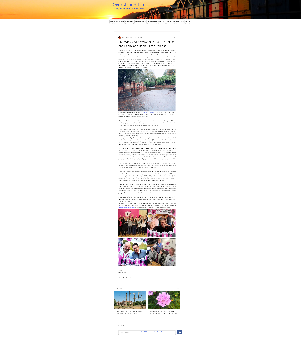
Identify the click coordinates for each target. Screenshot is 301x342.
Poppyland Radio (122, 272)
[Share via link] (130, 277)
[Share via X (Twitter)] (123, 277)
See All (178, 288)
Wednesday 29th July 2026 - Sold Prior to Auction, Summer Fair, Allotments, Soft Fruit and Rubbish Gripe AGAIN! (163, 312)
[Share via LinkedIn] (127, 277)
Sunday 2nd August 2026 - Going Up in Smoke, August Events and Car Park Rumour (130, 312)
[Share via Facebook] (119, 277)
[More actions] (175, 37)
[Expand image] (132, 223)
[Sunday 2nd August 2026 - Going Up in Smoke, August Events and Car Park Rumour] (130, 300)
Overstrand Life (129, 5)
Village (120, 270)
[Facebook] (179, 332)
